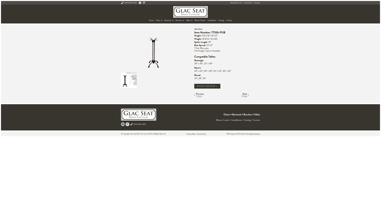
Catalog (221, 20)
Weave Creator (200, 20)
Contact (229, 20)
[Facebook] (140, 2)
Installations (212, 20)
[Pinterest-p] (144, 2)
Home (151, 20)
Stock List (248, 2)
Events (257, 2)
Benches (179, 20)
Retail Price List (236, 2)
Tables (188, 20)
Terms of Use (201, 134)
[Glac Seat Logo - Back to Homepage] (190, 12)
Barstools (168, 20)
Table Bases (198, 28)
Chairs (158, 20)
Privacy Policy (191, 134)
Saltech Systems (254, 134)
